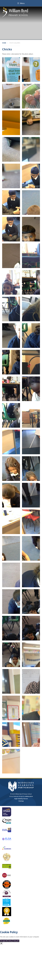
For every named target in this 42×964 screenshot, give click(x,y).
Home (4, 43)
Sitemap (21, 801)
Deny (10, 941)
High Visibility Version (21, 798)
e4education (29, 796)
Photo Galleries (14, 43)
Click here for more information (10, 939)
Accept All (4, 941)
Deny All (16, 941)
